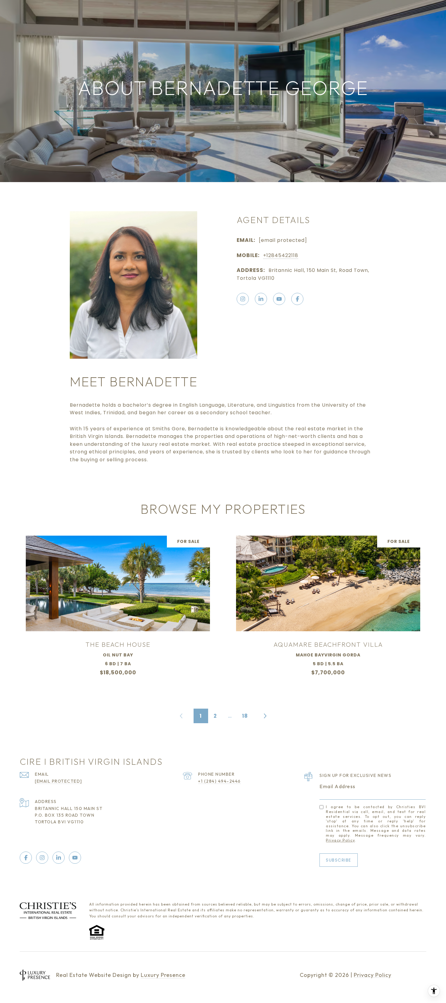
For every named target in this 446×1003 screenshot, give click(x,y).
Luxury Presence (163, 974)
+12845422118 (280, 255)
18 (245, 716)
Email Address (337, 786)
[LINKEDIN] (261, 299)
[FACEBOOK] (297, 299)
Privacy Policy (340, 840)
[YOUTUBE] (279, 299)
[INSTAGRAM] (243, 299)
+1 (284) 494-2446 (219, 781)
